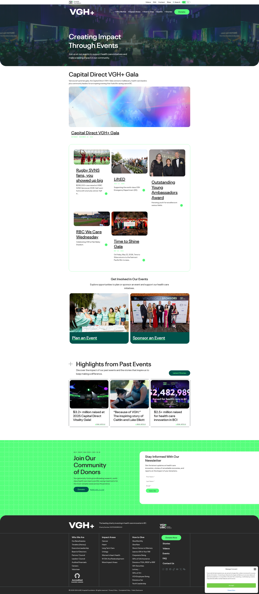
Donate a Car (137, 580)
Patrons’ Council (78, 555)
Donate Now (171, 538)
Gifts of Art (136, 573)
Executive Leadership (80, 548)
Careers (75, 566)
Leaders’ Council (78, 559)
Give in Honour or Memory (142, 548)
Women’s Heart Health (111, 555)
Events (160, 12)
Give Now (136, 545)
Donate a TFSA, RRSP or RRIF (143, 562)
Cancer (105, 541)
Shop (169, 2)
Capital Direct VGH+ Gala (95, 132)
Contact (161, 2)
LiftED (119, 179)
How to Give (149, 12)
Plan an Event (84, 337)
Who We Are (121, 12)
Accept (231, 585)
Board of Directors (79, 552)
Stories (169, 12)
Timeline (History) (79, 545)
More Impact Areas (109, 562)
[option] (188, 2)
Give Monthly (137, 541)
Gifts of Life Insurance (141, 559)
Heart (104, 545)
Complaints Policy (124, 590)
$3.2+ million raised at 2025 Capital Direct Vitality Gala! (89, 416)
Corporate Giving (139, 555)
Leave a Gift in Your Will (141, 552)
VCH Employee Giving (140, 576)
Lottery (135, 569)
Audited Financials (79, 562)
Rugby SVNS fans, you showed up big (89, 175)
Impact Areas (134, 12)
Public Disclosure (137, 590)
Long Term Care (108, 548)
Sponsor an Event (149, 337)
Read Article (100, 424)
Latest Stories (179, 373)
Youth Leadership (139, 584)
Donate (181, 12)
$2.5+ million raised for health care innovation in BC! (168, 416)
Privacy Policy (231, 590)
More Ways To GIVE (98, 490)
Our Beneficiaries (78, 541)
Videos (148, 2)
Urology (105, 552)
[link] (89, 403)
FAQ (154, 2)
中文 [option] (188, 2)
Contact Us (168, 563)
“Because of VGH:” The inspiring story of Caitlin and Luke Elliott (129, 416)
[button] (255, 569)
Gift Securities (138, 566)
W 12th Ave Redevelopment (113, 559)
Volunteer (76, 569)
